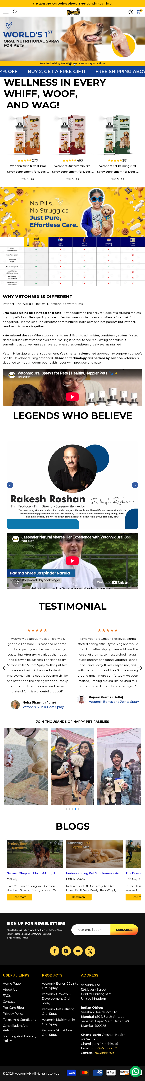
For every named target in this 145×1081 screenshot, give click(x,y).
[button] (15, 12)
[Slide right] (140, 668)
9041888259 (104, 1053)
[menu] (5, 12)
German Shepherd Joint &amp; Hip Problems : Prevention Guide (32, 873)
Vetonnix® (23, 1073)
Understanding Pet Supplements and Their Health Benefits (93, 873)
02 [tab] (75, 65)
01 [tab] (70, 65)
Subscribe (124, 930)
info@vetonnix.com (106, 1048)
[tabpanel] (72, 41)
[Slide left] (5, 668)
